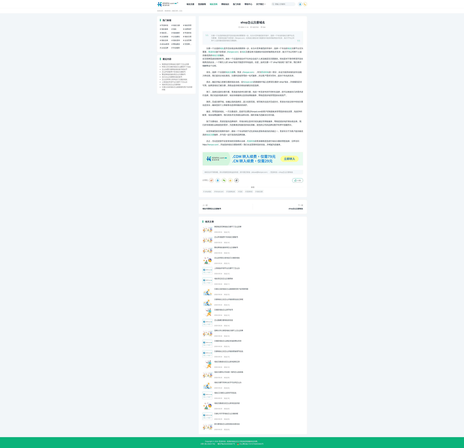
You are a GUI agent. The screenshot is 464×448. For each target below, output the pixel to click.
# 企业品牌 (164, 48)
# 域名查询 (176, 40)
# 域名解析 (176, 33)
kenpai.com (213, 144)
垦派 (240, 191)
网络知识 (225, 4)
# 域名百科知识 (165, 33)
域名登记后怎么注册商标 (171, 84)
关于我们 (260, 4)
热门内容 (237, 4)
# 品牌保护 (187, 29)
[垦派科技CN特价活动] (253, 165)
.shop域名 (208, 191)
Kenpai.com (233, 51)
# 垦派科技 (164, 25)
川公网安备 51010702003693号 (251, 444)
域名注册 (190, 4)
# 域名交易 (187, 36)
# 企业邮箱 (164, 36)
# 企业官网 (187, 40)
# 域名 (174, 29)
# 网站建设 (176, 44)
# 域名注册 (176, 25)
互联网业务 (231, 191)
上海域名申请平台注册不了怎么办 (174, 82)
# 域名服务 (164, 29)
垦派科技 (167, 11)
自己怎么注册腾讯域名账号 (172, 77)
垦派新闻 (202, 4)
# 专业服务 (176, 48)
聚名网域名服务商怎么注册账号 (174, 74)
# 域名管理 (187, 25)
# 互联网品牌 (188, 44)
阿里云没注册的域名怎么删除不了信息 (176, 66)
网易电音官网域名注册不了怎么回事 (175, 64)
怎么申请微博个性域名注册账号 (174, 72)
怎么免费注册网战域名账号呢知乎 (174, 69)
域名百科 (214, 4)
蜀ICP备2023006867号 (226, 444)
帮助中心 (248, 4)
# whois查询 (164, 44)
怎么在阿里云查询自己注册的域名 (174, 79)
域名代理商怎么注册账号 (212, 207)
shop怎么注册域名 (286, 172)
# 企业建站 (176, 36)
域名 (222, 48)
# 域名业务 (164, 40)
